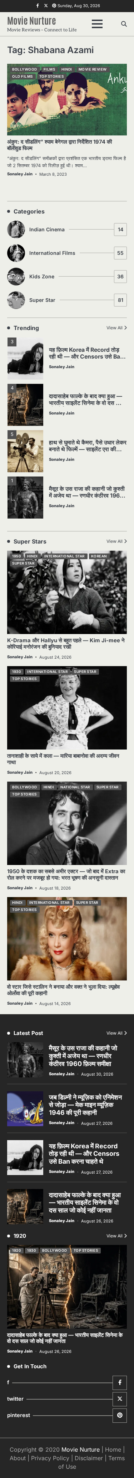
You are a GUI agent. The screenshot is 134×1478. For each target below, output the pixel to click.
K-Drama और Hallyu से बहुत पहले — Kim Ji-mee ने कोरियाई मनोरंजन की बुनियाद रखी (66, 643)
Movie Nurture (31, 20)
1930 (16, 672)
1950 (16, 556)
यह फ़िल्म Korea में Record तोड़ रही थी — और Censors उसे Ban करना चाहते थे (86, 356)
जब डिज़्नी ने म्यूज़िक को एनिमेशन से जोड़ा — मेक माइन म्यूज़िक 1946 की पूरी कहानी (85, 1104)
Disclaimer (89, 1458)
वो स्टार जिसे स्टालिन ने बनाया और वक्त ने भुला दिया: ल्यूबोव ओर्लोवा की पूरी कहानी (63, 990)
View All (114, 327)
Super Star (76, 300)
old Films (22, 76)
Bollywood (24, 69)
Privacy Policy (50, 1458)
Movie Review (93, 69)
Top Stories (51, 76)
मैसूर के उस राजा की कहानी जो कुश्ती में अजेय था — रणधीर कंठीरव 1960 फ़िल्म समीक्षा (87, 495)
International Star (64, 556)
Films (49, 69)
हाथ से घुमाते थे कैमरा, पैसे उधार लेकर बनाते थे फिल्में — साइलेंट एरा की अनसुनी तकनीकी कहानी (87, 449)
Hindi (66, 69)
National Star (75, 787)
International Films (76, 253)
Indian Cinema (76, 229)
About (18, 1458)
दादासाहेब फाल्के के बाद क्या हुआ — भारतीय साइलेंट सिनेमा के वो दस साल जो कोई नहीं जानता (87, 403)
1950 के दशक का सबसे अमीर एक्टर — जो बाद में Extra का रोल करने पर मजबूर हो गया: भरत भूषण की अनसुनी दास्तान (66, 874)
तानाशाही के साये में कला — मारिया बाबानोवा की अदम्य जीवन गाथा (63, 759)
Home (113, 1449)
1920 (16, 1250)
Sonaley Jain (20, 173)
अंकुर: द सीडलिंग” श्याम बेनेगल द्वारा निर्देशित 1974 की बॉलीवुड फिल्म (59, 145)
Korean (99, 556)
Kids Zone (76, 276)
